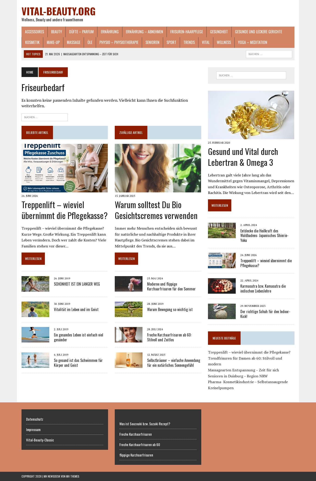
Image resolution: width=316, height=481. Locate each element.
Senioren (152, 42)
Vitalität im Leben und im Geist (76, 309)
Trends (189, 42)
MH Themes (72, 476)
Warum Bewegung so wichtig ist (170, 309)
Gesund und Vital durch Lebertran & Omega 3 (243, 156)
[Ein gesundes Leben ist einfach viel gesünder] (35, 339)
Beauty (56, 31)
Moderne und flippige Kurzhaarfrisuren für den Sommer (171, 286)
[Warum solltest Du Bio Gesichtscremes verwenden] (158, 189)
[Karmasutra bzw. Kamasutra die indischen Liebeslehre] (222, 290)
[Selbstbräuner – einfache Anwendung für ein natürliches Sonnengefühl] (129, 364)
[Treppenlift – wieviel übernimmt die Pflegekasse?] (65, 189)
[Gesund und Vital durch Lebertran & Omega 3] (251, 136)
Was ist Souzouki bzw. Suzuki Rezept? (144, 423)
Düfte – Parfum (81, 31)
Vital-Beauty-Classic (40, 439)
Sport (171, 42)
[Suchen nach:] (45, 116)
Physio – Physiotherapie (118, 42)
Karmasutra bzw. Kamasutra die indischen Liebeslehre (263, 288)
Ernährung (110, 31)
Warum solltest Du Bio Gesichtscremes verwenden (156, 209)
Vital (206, 42)
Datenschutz (34, 419)
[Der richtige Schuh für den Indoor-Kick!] (222, 315)
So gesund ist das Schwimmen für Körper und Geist (78, 363)
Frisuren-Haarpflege (186, 31)
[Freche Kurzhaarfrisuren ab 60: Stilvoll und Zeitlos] (129, 339)
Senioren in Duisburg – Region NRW (238, 376)
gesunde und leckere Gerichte (258, 31)
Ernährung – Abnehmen (144, 31)
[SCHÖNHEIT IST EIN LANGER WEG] (35, 288)
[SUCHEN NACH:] (269, 53)
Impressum (33, 429)
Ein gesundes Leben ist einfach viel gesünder (78, 337)
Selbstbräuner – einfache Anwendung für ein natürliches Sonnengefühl (173, 363)
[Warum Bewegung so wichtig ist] (129, 313)
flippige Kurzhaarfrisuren (136, 454)
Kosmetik (32, 42)
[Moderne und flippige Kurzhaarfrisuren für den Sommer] (129, 288)
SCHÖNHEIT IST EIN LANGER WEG (77, 284)
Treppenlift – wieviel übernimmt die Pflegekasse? (65, 209)
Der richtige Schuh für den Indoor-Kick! (265, 314)
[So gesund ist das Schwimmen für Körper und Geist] (35, 364)
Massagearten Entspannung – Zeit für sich (243, 370)
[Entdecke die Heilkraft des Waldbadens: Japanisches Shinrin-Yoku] (222, 235)
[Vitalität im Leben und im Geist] (35, 313)
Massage (73, 42)
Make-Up (53, 42)
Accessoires (34, 31)
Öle (89, 42)
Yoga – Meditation (252, 42)
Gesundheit (219, 31)
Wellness (224, 42)
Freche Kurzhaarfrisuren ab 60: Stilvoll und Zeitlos (169, 337)
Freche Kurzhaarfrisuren (135, 434)
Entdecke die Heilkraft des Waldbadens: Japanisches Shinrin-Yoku (264, 235)
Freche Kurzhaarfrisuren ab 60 (139, 444)
